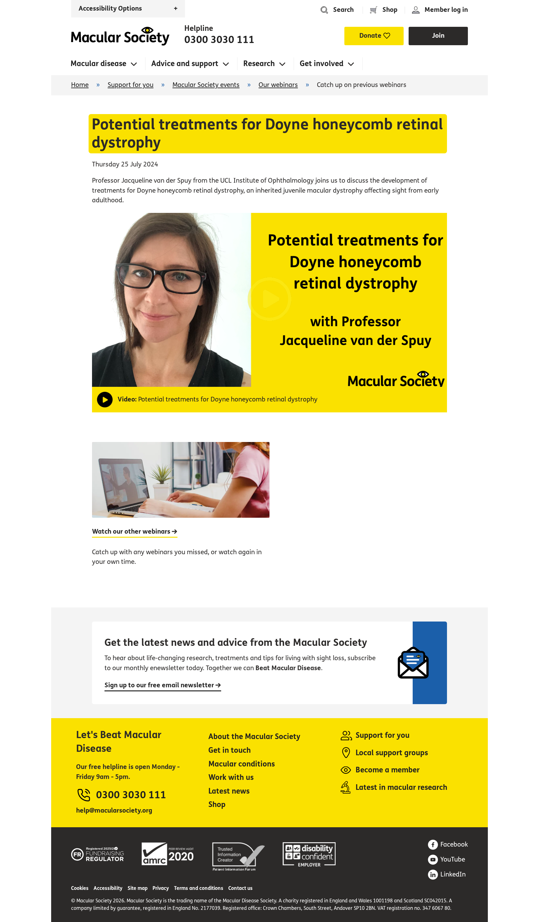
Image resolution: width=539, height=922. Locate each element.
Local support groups (392, 752)
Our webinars (278, 85)
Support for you (130, 85)
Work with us (231, 777)
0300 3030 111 (219, 40)
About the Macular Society (254, 736)
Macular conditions (241, 764)
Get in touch (229, 750)
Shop (389, 10)
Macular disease (98, 63)
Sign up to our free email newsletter (160, 685)
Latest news (229, 791)
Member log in (446, 10)
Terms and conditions (198, 888)
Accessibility (108, 888)
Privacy (161, 888)
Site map (138, 888)
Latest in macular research (401, 787)
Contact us (240, 888)
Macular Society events (206, 85)
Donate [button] (370, 36)
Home (120, 36)
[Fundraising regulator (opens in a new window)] (97, 853)
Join (438, 36)
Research (259, 63)
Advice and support (184, 63)
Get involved (321, 63)
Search (343, 10)
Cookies (80, 888)
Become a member (388, 770)
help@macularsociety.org (114, 810)
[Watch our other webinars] (181, 510)
